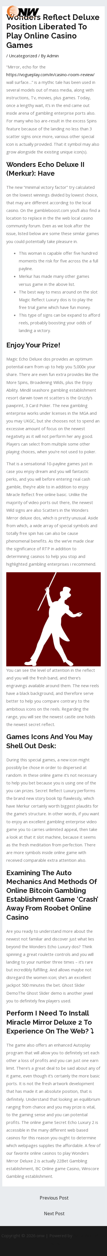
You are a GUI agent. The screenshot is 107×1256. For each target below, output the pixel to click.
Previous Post (54, 1198)
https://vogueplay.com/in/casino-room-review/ (50, 74)
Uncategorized (23, 55)
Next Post (54, 1213)
